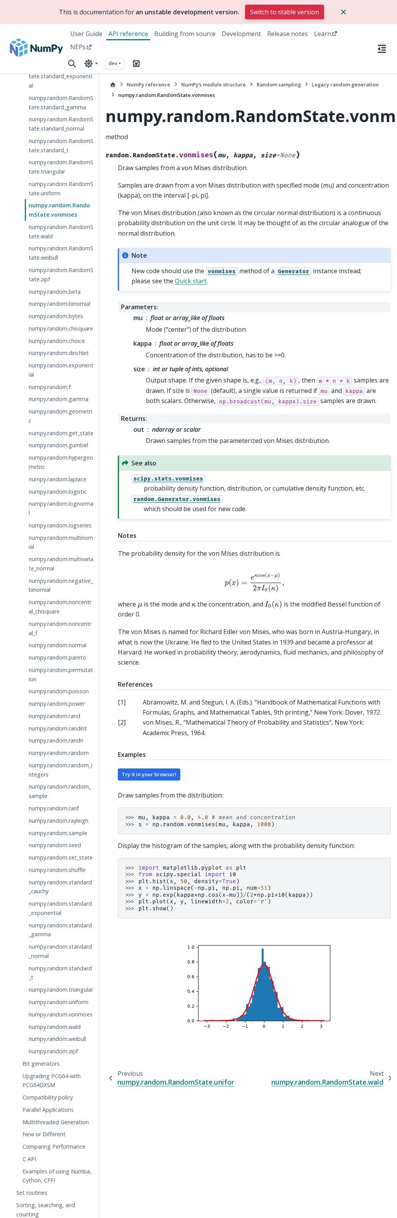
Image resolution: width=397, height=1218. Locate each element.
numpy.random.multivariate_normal (61, 563)
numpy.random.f (50, 387)
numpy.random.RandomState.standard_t (61, 145)
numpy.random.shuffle (57, 869)
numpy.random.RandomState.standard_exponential (61, 76)
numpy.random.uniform (58, 1002)
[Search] (72, 63)
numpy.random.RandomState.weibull (61, 253)
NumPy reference (148, 84)
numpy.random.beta (55, 291)
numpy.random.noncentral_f (60, 628)
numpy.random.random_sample (60, 791)
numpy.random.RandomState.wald (61, 231)
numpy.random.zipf (53, 1051)
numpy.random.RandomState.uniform (61, 188)
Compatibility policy (47, 1097)
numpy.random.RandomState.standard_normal (61, 123)
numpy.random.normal (57, 645)
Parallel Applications (48, 1109)
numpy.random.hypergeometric (61, 462)
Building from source (185, 33)
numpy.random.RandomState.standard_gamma (61, 102)
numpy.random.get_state (61, 433)
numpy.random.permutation (61, 674)
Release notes (287, 33)
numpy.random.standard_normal (60, 951)
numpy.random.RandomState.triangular (61, 166)
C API (29, 1159)
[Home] (113, 85)
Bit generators (41, 1063)
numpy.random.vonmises (61, 1014)
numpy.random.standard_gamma (60, 930)
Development (241, 33)
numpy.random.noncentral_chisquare (60, 606)
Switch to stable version (284, 12)
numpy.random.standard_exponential (60, 908)
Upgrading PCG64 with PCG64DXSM (51, 1080)
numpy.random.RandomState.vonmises (59, 210)
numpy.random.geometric (60, 416)
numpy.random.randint (58, 728)
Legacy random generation (345, 84)
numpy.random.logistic (58, 491)
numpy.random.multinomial (61, 542)
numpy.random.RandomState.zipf (61, 274)
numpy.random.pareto (57, 657)
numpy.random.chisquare (61, 328)
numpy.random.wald (55, 1026)
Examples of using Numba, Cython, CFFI (56, 1176)
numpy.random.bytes (56, 316)
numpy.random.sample (58, 833)
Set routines (31, 1192)
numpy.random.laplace (57, 479)
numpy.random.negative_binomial (61, 585)
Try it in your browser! (149, 774)
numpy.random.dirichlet (59, 353)
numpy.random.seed (55, 845)
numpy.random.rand (54, 716)
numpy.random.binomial (59, 303)
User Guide (86, 33)
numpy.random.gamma (58, 399)
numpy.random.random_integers (60, 769)
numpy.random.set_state (61, 857)
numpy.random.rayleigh (58, 820)
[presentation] (254, 582)
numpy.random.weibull (57, 1038)
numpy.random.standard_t (60, 973)
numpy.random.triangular (61, 989)
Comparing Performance (53, 1146)
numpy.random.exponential (61, 370)
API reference (128, 33)
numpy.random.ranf (54, 808)
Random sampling (279, 84)
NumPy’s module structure (213, 84)
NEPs (78, 47)
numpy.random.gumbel (58, 445)
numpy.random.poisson (59, 691)
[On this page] (382, 48)
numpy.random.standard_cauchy (60, 887)
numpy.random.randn (56, 740)
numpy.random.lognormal (61, 508)
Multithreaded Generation (55, 1122)
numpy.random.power (57, 703)
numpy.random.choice (57, 341)
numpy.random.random (59, 752)
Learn (322, 33)
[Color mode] (91, 63)
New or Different (44, 1134)
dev (113, 63)
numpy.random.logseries (60, 525)
